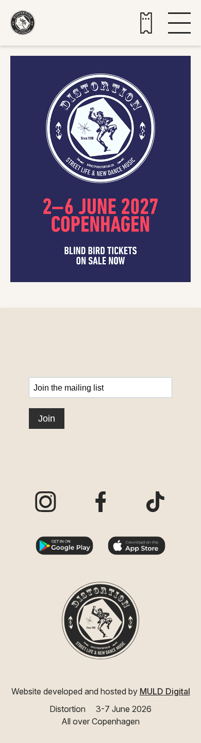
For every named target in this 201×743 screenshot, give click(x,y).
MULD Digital (165, 691)
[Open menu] (179, 23)
